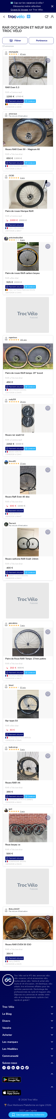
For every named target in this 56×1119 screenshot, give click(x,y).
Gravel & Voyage (19, 9)
